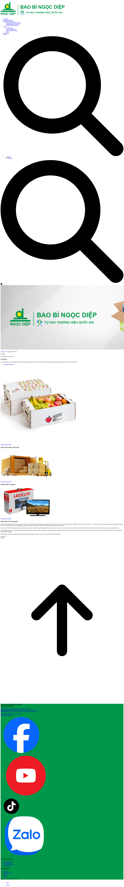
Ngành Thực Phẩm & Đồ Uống (13, 22)
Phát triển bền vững (7, 20)
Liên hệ (5, 34)
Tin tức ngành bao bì (11, 29)
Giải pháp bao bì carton (8, 21)
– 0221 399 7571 (18, 714)
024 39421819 (7, 714)
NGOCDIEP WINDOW (9, 864)
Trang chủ (3, 351)
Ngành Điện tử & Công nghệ (13, 24)
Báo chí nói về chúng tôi (11, 30)
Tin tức (5, 26)
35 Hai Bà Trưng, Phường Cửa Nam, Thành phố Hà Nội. (16, 708)
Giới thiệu (5, 18)
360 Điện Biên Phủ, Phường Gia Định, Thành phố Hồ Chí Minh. (18, 710)
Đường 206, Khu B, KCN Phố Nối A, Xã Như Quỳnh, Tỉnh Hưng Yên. (20, 711)
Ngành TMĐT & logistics (12, 25)
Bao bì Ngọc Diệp (7, 863)
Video (7, 31)
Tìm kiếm (5, 871)
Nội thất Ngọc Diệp (7, 861)
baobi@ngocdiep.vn (7, 715)
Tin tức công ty (9, 28)
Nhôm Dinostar (6, 865)
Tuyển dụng (6, 33)
